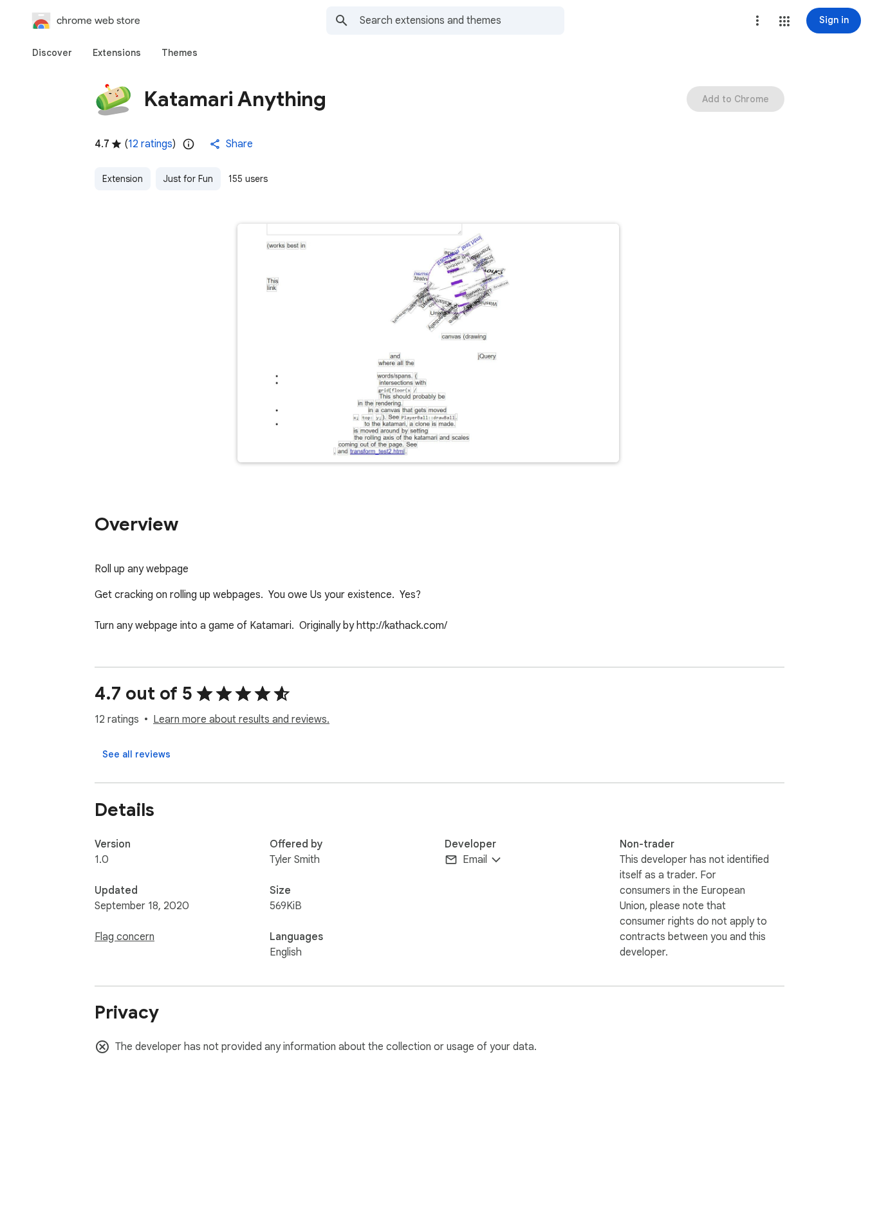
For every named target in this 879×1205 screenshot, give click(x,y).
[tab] (52, 52)
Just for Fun (188, 179)
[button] (784, 21)
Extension (122, 179)
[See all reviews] (136, 754)
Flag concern (124, 936)
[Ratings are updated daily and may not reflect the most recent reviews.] (188, 144)
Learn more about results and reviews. (241, 719)
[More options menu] (757, 20)
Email (475, 859)
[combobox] (462, 20)
